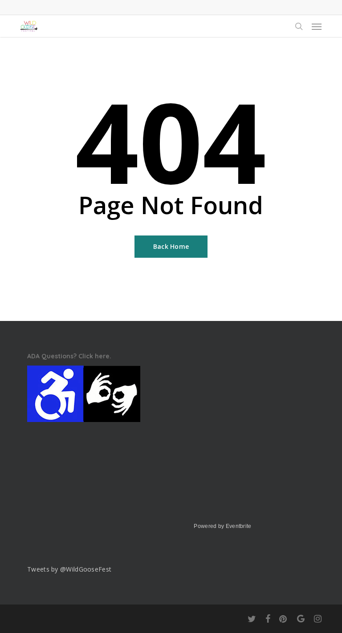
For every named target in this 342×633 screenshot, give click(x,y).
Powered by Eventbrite (222, 526)
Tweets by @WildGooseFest (69, 569)
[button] (317, 26)
